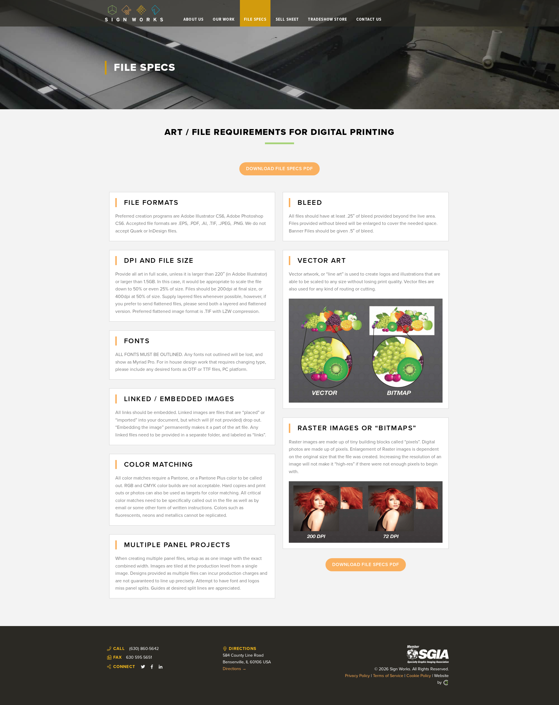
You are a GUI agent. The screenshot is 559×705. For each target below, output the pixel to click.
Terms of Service (388, 675)
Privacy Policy (357, 675)
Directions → (234, 668)
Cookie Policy (418, 675)
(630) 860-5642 (144, 648)
